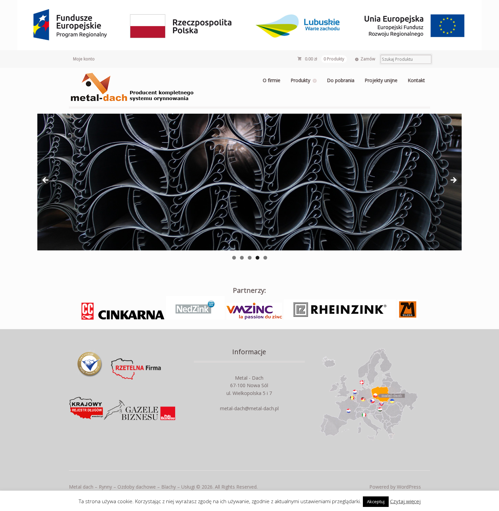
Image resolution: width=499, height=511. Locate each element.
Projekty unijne (381, 80)
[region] (249, 182)
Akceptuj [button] (376, 501)
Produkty (300, 80)
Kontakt (416, 80)
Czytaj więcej (405, 501)
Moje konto (84, 59)
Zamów (368, 59)
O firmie (271, 80)
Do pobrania (340, 80)
